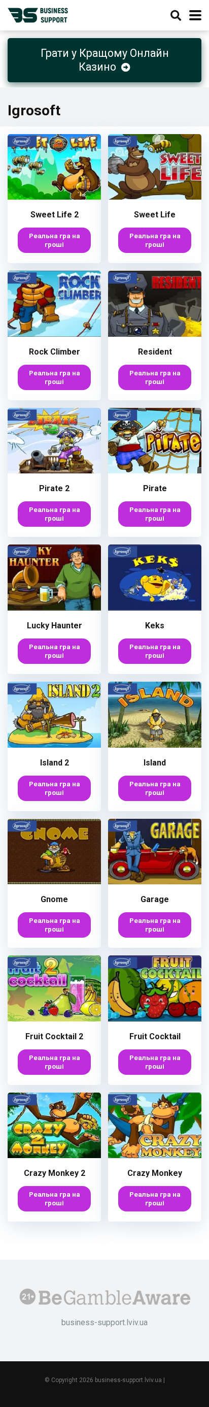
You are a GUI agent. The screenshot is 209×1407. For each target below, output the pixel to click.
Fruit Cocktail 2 (54, 1036)
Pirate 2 (54, 488)
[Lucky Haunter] (54, 608)
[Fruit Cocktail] (154, 1019)
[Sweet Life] (154, 197)
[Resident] (154, 334)
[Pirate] (154, 470)
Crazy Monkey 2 (54, 1173)
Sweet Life (155, 214)
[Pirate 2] (54, 470)
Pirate (155, 488)
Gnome (54, 899)
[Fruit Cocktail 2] (54, 1019)
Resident (155, 352)
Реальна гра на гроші (54, 240)
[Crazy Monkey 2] (54, 1155)
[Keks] (154, 608)
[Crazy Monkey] (154, 1155)
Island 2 (54, 763)
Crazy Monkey (154, 1173)
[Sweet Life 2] (54, 197)
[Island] (154, 745)
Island (155, 763)
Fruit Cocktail (155, 1036)
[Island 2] (54, 745)
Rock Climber (54, 352)
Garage (155, 899)
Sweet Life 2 (54, 214)
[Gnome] (54, 881)
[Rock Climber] (54, 334)
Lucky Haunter (54, 625)
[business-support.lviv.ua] (38, 14)
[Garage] (154, 881)
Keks (154, 625)
